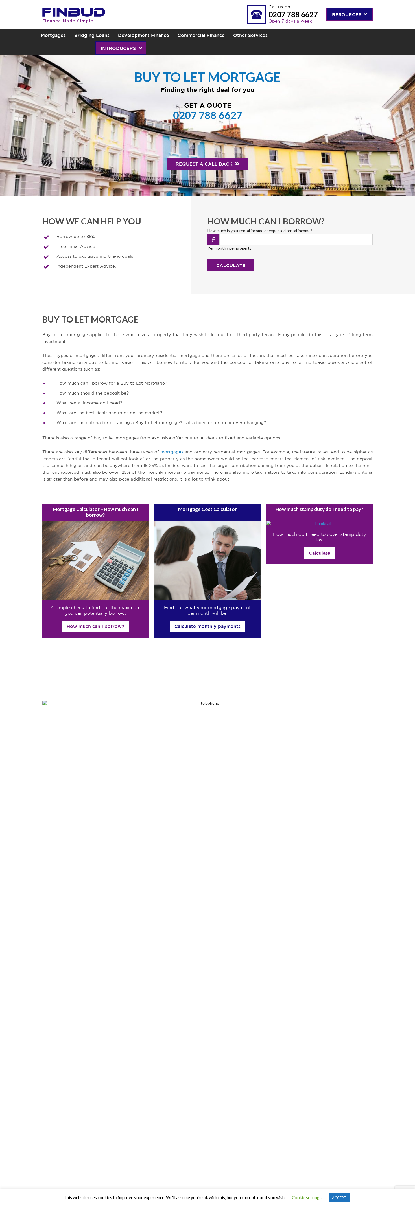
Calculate (230, 265)
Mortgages (53, 35)
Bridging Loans (92, 35)
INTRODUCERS (119, 48)
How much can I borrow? (95, 626)
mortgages (171, 452)
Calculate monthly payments (207, 626)
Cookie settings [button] (307, 1197)
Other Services (250, 35)
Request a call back (205, 163)
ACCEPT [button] (339, 1197)
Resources (347, 14)
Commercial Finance (201, 35)
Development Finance (143, 35)
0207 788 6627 (293, 14)
